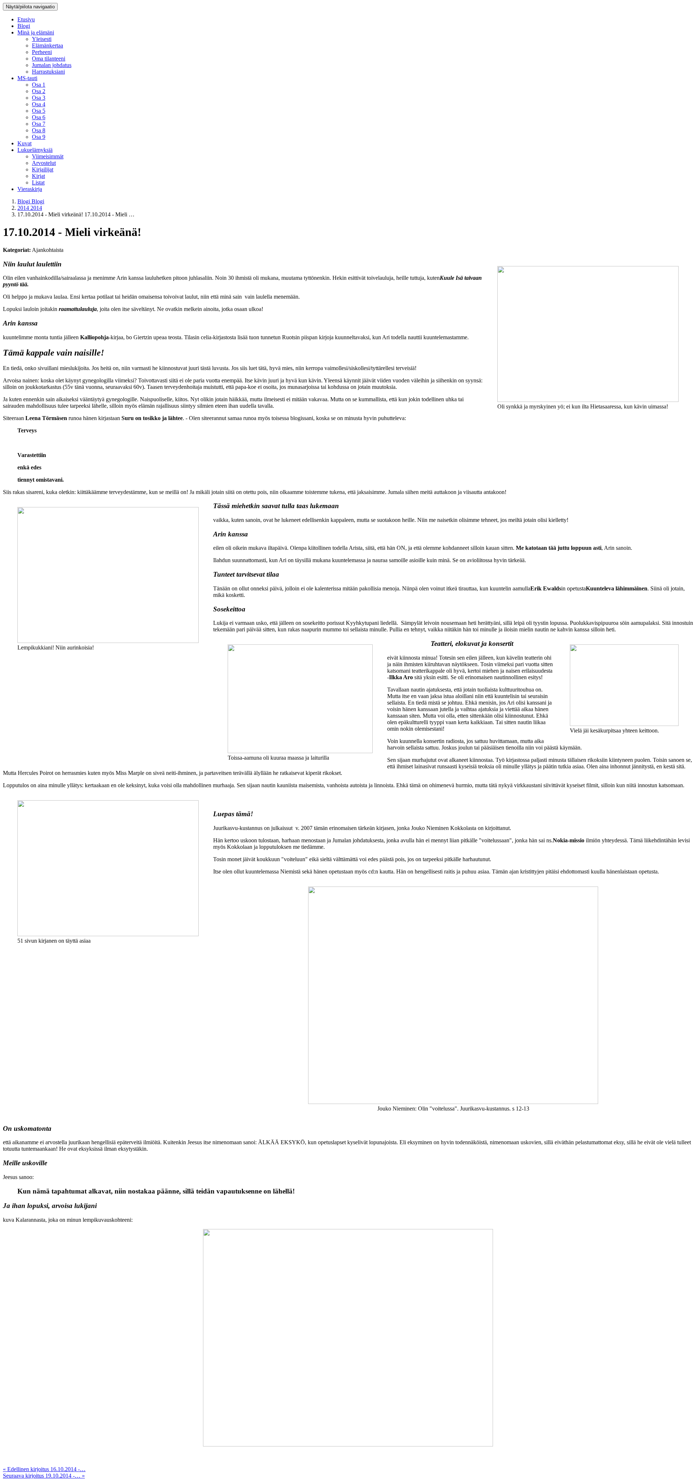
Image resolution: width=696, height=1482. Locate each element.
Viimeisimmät (47, 156)
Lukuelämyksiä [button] (35, 150)
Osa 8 (38, 130)
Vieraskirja (29, 189)
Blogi (23, 26)
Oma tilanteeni (48, 58)
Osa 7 (38, 124)
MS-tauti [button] (27, 78)
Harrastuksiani (48, 72)
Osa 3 (38, 98)
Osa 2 (38, 91)
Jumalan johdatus (51, 65)
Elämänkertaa (47, 45)
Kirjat (38, 176)
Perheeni (42, 52)
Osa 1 (38, 85)
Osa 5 (38, 111)
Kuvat (24, 143)
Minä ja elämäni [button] (35, 32)
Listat (38, 182)
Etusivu (26, 19)
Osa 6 (38, 117)
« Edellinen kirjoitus (44, 1469)
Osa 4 (38, 104)
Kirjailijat (42, 169)
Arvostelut (44, 163)
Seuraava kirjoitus (44, 1476)
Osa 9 (38, 137)
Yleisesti (41, 39)
